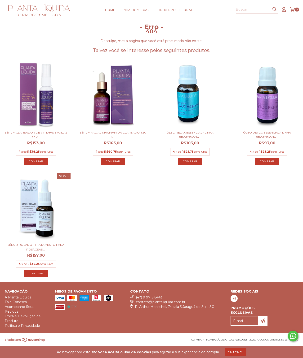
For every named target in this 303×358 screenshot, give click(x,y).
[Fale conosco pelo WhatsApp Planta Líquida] (293, 336)
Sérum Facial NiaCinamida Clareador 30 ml (113, 135)
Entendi (236, 352)
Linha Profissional (175, 10)
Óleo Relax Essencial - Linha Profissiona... (190, 135)
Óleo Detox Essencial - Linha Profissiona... (267, 135)
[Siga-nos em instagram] (234, 298)
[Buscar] (274, 9)
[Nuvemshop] (25, 341)
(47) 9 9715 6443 (149, 297)
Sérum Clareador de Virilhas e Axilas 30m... (36, 135)
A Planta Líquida (18, 297)
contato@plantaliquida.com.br (160, 302)
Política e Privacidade (22, 325)
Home (110, 10)
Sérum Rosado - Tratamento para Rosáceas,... (36, 247)
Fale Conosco (16, 302)
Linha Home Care (136, 10)
